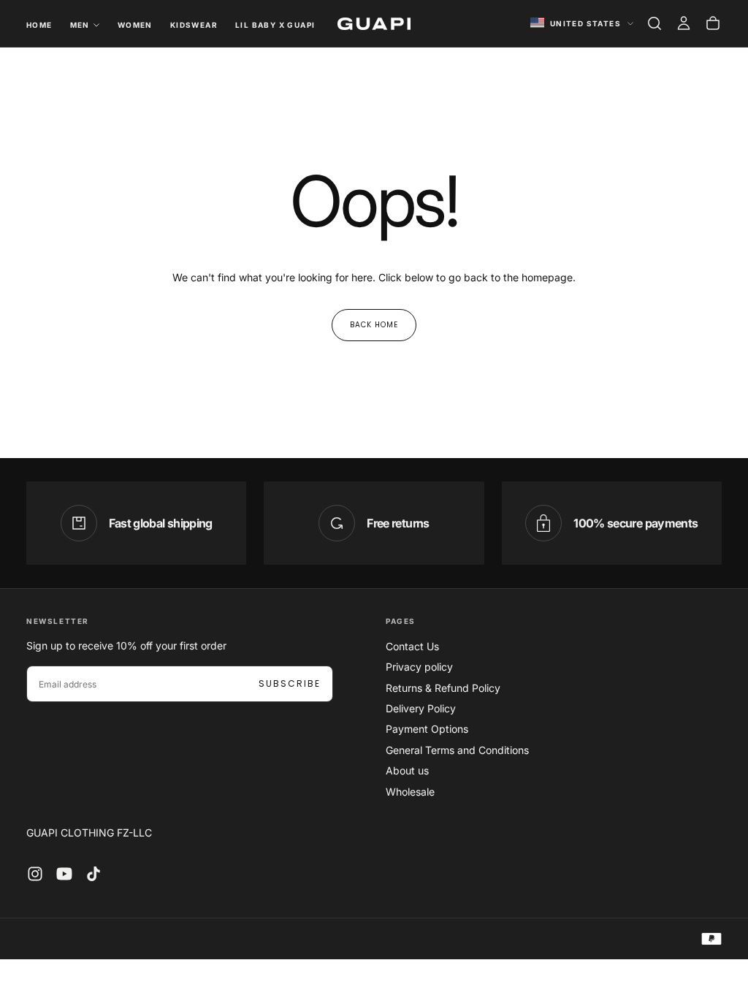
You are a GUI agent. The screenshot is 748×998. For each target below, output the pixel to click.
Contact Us (412, 646)
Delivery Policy (421, 708)
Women (135, 24)
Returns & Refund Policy (443, 688)
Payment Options (427, 729)
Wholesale (410, 791)
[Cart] (713, 23)
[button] (654, 23)
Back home (374, 324)
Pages (401, 621)
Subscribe (290, 683)
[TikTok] (93, 874)
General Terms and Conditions (457, 750)
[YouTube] (64, 874)
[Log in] (683, 23)
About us (407, 770)
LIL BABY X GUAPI (275, 24)
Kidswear (194, 24)
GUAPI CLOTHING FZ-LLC (89, 832)
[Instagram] (35, 874)
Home (39, 24)
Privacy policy (419, 666)
